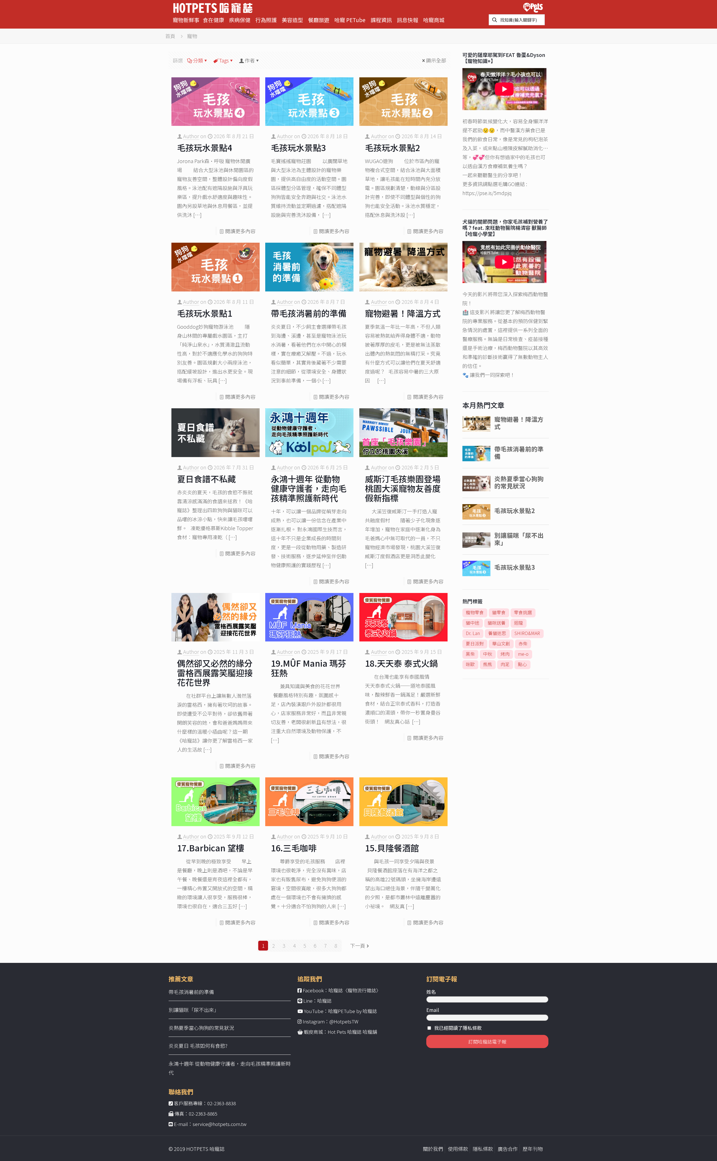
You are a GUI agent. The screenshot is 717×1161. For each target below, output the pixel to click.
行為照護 (266, 20)
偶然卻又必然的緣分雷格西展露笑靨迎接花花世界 (215, 672)
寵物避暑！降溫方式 (403, 313)
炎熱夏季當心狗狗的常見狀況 (201, 1027)
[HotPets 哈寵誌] (212, 7)
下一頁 (357, 945)
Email (432, 1009)
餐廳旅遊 (318, 20)
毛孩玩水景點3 (298, 147)
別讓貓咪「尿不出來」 (194, 1009)
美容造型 (292, 20)
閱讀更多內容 (240, 231)
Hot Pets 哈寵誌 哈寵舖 (352, 1031)
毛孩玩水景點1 (204, 313)
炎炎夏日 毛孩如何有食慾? (198, 1045)
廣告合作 (508, 1148)
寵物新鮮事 (186, 20)
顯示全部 (436, 60)
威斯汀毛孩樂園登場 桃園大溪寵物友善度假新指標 (403, 488)
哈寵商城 (433, 20)
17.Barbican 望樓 (210, 848)
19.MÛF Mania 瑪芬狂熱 (308, 668)
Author (191, 136)
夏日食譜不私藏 (206, 478)
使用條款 (458, 1148)
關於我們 (433, 1148)
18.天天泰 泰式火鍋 (401, 663)
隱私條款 (483, 1148)
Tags (224, 60)
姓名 (431, 991)
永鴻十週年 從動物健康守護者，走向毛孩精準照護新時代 (308, 488)
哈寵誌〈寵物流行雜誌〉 (355, 990)
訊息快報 (407, 20)
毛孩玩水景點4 (204, 147)
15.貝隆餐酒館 (392, 848)
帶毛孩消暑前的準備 (308, 313)
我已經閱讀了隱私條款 (458, 1027)
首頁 (170, 36)
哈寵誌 (324, 1000)
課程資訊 (381, 20)
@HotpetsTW (343, 1021)
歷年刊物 (533, 1148)
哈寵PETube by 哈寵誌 (352, 1010)
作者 (250, 60)
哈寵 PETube (350, 20)
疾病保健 (239, 20)
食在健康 (213, 20)
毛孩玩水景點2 (392, 147)
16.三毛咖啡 (293, 848)
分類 (198, 60)
